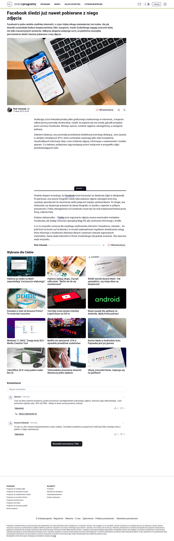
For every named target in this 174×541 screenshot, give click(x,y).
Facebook (70, 195)
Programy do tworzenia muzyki (17, 492)
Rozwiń (79, 188)
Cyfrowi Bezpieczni (93, 4)
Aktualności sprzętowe (55, 492)
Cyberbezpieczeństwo (54, 494)
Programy (45, 4)
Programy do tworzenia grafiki (16, 506)
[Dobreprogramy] (27, 4)
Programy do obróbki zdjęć (15, 489)
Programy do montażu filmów (16, 497)
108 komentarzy (106, 110)
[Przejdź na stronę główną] (9, 6)
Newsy (57, 4)
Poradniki (50, 489)
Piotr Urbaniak (19, 109)
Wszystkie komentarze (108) (66, 444)
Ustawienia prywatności (126, 518)
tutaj (54, 536)
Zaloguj (156, 4)
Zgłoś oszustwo (72, 4)
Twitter (61, 217)
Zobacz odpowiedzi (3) (28, 414)
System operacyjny (53, 497)
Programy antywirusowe (14, 500)
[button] (147, 4)
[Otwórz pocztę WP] (139, 4)
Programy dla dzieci (13, 503)
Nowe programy (12, 508)
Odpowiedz (19, 408)
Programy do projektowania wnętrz (18, 494)
